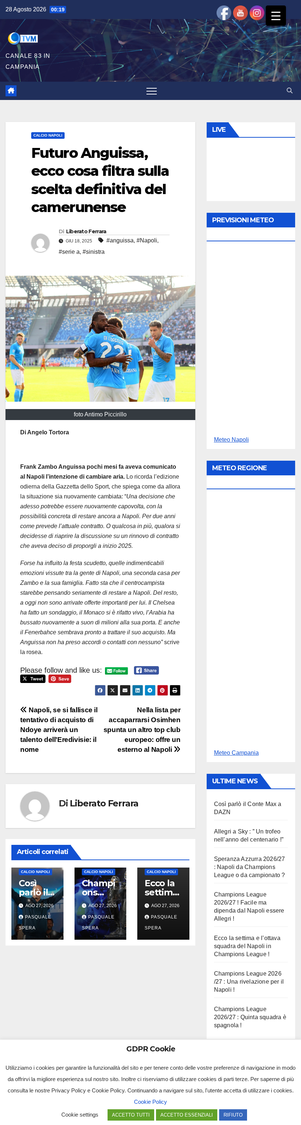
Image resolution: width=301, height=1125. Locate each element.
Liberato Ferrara (86, 231)
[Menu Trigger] (276, 15)
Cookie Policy (150, 1102)
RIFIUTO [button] (233, 1115)
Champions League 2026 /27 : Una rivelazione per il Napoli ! (249, 981)
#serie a (69, 252)
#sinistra (94, 252)
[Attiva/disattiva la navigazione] (152, 91)
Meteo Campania (236, 753)
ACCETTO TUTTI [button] (131, 1115)
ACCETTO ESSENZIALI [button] (186, 1115)
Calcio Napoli (47, 135)
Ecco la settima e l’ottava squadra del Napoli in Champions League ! (247, 946)
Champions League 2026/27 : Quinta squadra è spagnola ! (250, 1017)
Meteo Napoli (231, 440)
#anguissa (120, 240)
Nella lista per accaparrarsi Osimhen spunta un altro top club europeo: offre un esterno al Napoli (142, 729)
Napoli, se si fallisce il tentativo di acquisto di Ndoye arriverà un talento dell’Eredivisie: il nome (59, 729)
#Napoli (147, 240)
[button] (290, 91)
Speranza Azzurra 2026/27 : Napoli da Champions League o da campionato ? (249, 867)
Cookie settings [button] (79, 1114)
